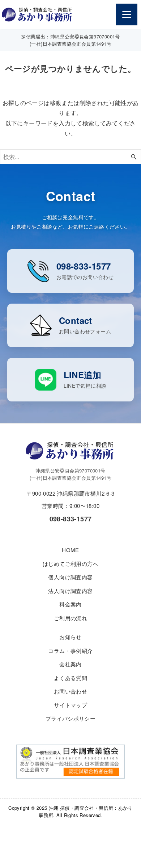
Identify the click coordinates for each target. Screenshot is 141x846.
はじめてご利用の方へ (70, 563)
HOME (70, 550)
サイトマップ (70, 705)
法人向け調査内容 (70, 591)
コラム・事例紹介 (70, 650)
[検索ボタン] (134, 156)
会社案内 (70, 664)
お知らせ (70, 637)
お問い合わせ (70, 691)
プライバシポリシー (71, 718)
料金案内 (70, 604)
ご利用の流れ (70, 618)
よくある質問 (70, 678)
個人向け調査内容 (70, 577)
